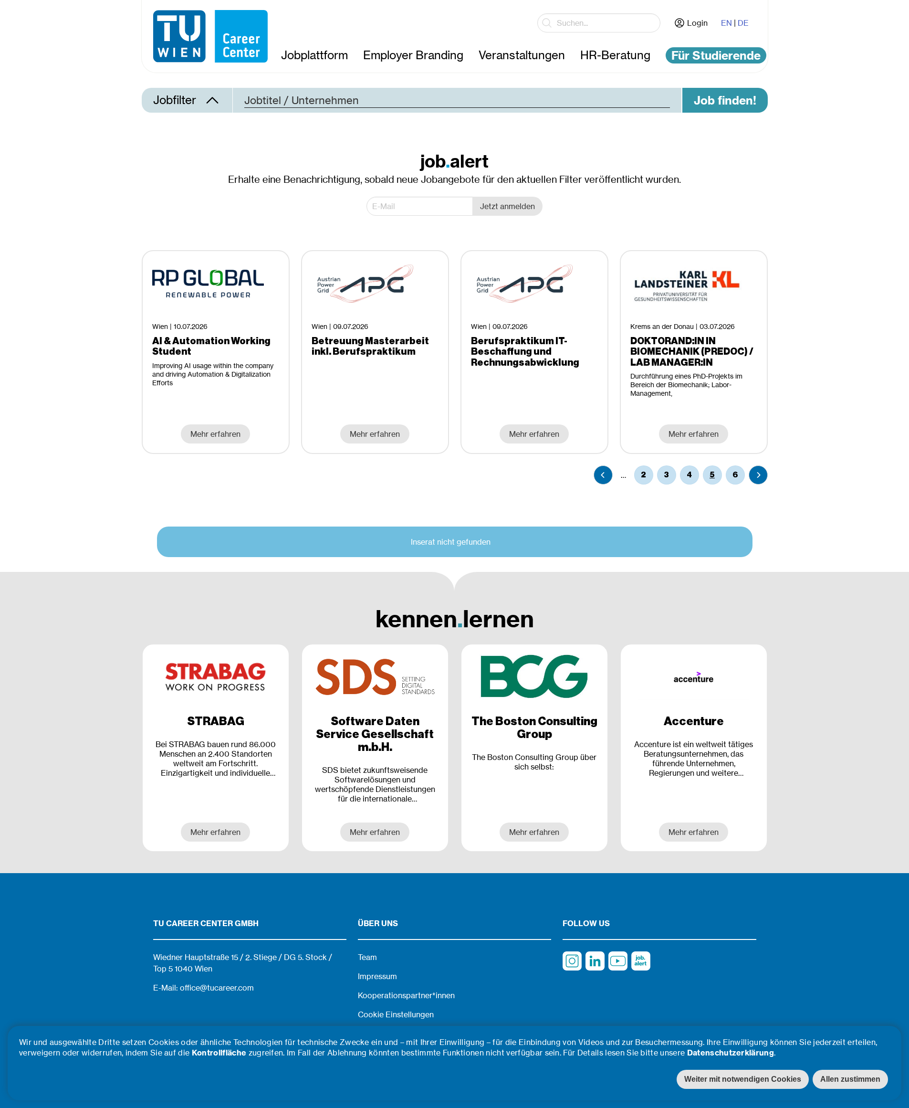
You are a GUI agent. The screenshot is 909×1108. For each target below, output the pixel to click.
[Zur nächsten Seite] (758, 475)
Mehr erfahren (215, 832)
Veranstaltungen (522, 55)
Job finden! (725, 100)
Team (367, 957)
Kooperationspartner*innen (406, 995)
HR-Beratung (615, 55)
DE (743, 23)
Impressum (377, 976)
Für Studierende (716, 55)
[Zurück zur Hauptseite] (210, 36)
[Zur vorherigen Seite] (603, 475)
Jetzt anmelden (507, 206)
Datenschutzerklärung (730, 1052)
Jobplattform (314, 55)
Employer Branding (413, 55)
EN (726, 23)
